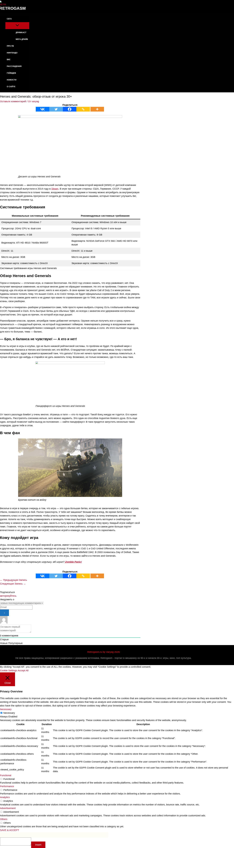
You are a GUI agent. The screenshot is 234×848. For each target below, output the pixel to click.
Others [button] (3, 819)
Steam (54, 188)
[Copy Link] (83, 109)
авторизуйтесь (8, 595)
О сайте (11, 86)
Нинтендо (12, 53)
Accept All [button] (23, 670)
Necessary (9, 713)
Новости (11, 80)
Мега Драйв (22, 39)
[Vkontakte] (42, 109)
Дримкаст (21, 32)
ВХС (8, 59)
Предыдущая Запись (13, 580)
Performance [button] (7, 786)
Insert (38, 844)
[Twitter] (56, 109)
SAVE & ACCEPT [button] (9, 830)
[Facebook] (69, 109)
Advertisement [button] (8, 808)
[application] (13, 19)
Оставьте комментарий (13, 101)
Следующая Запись (13, 583)
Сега (9, 19)
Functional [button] (5, 775)
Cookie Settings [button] (8, 670)
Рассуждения (14, 66)
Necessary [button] (6, 709)
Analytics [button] (5, 797)
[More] (97, 109)
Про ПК (10, 46)
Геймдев (11, 73)
